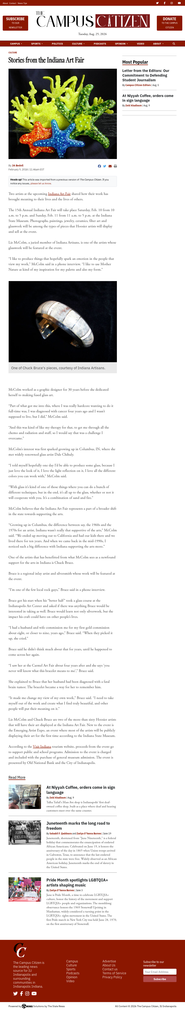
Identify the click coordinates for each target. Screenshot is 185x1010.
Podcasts (100, 43)
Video (140, 43)
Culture (12, 52)
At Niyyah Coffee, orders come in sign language (80, 789)
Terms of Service (114, 973)
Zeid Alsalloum (58, 797)
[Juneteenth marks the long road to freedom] (24, 833)
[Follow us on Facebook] (21, 993)
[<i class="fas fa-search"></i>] (174, 43)
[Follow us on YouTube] (34, 993)
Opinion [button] (120, 43)
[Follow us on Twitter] (15, 993)
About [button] (157, 43)
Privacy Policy (112, 976)
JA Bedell (17, 165)
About (5, 3)
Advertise (109, 961)
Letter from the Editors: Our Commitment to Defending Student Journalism (145, 75)
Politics (57, 43)
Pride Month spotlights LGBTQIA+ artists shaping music (77, 882)
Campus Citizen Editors (138, 85)
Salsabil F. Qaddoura (61, 833)
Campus (72, 961)
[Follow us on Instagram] (27, 993)
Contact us (110, 969)
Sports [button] (36, 43)
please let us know (41, 183)
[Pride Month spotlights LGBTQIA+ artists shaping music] (24, 889)
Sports (71, 969)
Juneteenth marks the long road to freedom (78, 825)
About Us (108, 965)
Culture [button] (77, 43)
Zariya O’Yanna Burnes (89, 833)
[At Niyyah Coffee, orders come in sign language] (24, 797)
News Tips (22, 3)
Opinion (71, 976)
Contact (12, 3)
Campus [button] (15, 43)
